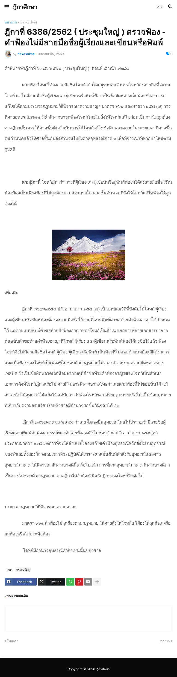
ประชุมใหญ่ (28, 22)
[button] (6, 7)
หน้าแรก (11, 22)
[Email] (88, 582)
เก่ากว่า (164, 641)
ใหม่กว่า (12, 641)
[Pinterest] (79, 582)
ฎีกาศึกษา (25, 6)
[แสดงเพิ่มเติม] (97, 582)
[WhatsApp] (70, 582)
